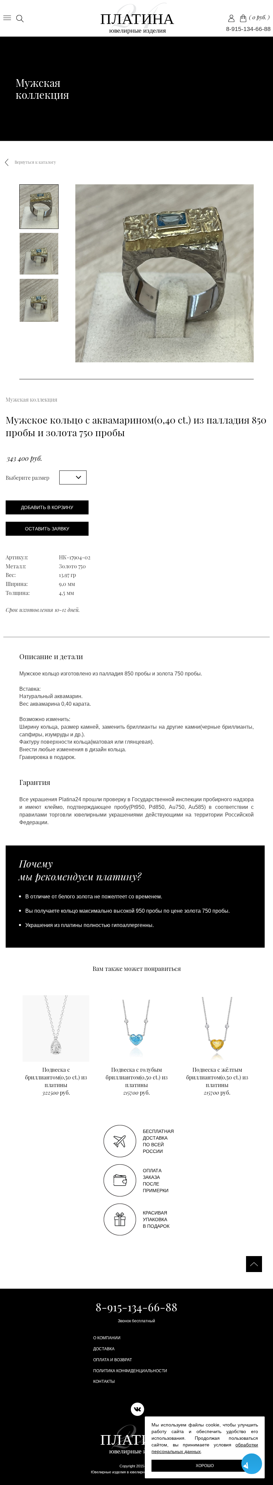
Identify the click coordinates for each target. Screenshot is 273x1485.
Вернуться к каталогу (35, 162)
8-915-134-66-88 (248, 29)
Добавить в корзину (47, 507)
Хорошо (205, 1465)
